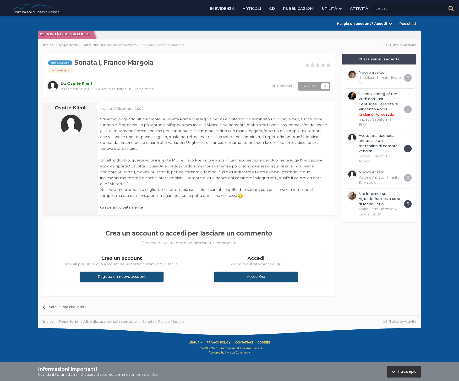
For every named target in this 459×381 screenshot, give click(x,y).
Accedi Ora (256, 276)
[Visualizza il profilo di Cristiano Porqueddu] (352, 96)
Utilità (330, 8)
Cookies (264, 342)
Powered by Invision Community (230, 352)
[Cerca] (451, 8)
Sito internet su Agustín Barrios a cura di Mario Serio (379, 198)
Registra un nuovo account (122, 276)
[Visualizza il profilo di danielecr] (352, 74)
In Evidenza (222, 8)
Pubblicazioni (298, 8)
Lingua (194, 342)
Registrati (407, 24)
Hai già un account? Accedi (363, 23)
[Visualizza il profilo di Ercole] (352, 138)
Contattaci (244, 342)
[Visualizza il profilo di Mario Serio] (352, 196)
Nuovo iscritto (371, 72)
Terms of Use (146, 374)
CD (272, 8)
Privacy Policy (218, 342)
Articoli (252, 8)
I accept (406, 371)
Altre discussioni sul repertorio (126, 89)
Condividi (284, 86)
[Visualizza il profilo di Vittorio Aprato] (352, 174)
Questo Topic (429, 8)
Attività (359, 8)
